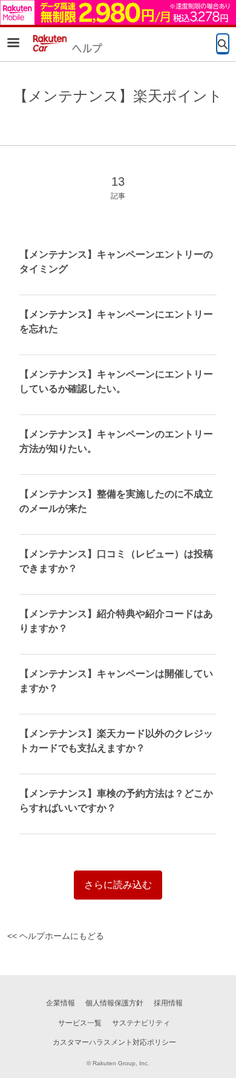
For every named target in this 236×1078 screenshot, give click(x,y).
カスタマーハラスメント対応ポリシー (114, 1042)
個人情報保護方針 (114, 1003)
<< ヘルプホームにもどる (55, 936)
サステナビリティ (141, 1023)
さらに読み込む (118, 885)
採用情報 (168, 1003)
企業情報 (60, 1003)
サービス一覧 (80, 1023)
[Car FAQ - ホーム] (66, 43)
